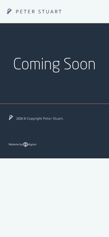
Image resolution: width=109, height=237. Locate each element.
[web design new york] (22, 147)
